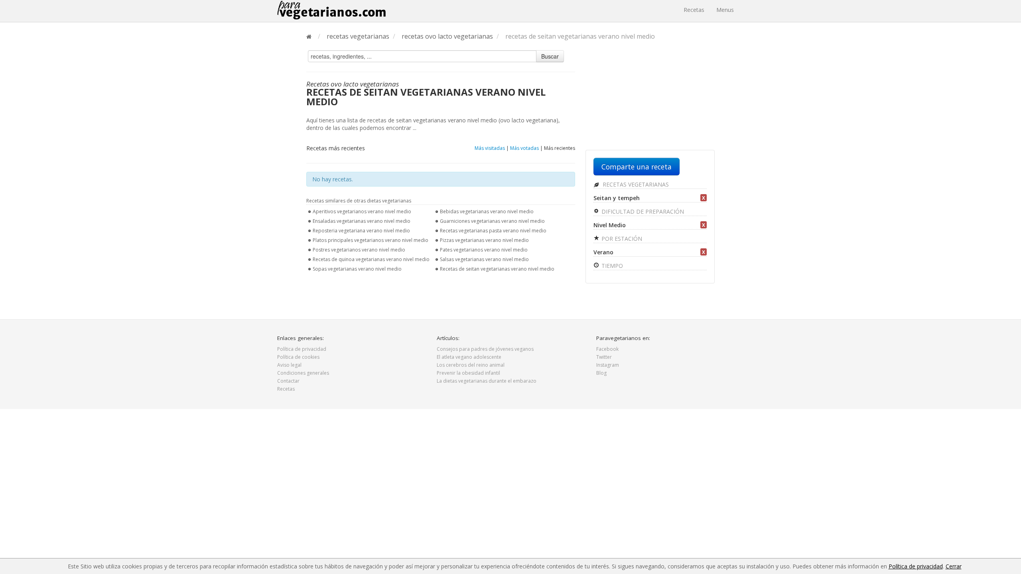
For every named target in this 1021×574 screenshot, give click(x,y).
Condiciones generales (303, 373)
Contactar (288, 380)
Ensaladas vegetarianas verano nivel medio (361, 221)
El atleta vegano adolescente (469, 357)
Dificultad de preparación (642, 211)
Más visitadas (490, 148)
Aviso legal (289, 365)
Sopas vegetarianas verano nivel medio (357, 268)
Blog (601, 373)
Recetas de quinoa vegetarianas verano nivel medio (371, 259)
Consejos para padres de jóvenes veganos (485, 349)
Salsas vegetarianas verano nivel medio (484, 259)
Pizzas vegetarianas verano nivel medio (484, 240)
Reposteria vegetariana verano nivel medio (361, 230)
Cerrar (954, 566)
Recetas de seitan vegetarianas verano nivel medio (497, 268)
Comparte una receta (636, 166)
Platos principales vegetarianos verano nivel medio (370, 240)
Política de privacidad (301, 349)
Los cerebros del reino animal (471, 365)
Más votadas (524, 148)
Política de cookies (298, 357)
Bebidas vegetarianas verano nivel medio (487, 211)
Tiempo (611, 265)
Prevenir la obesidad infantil (468, 373)
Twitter (604, 357)
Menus (725, 10)
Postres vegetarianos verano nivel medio (359, 249)
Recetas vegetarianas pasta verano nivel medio (493, 230)
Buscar (550, 56)
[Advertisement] (650, 98)
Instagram (607, 365)
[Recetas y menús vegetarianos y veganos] (331, 10)
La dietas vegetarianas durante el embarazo (486, 380)
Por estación (621, 238)
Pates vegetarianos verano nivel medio (484, 249)
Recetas (694, 10)
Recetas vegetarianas (635, 184)
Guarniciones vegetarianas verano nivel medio (492, 221)
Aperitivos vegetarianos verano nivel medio (362, 211)
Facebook (607, 349)
